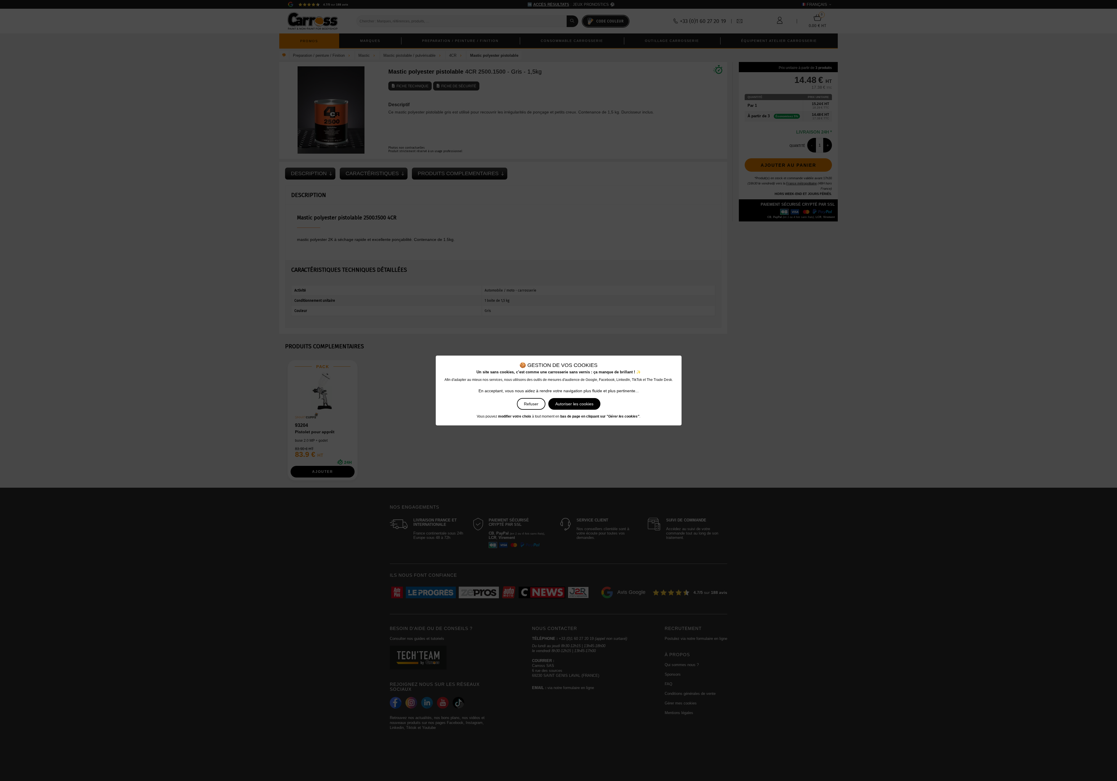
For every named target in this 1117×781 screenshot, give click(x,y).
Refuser (531, 404)
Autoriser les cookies (574, 404)
